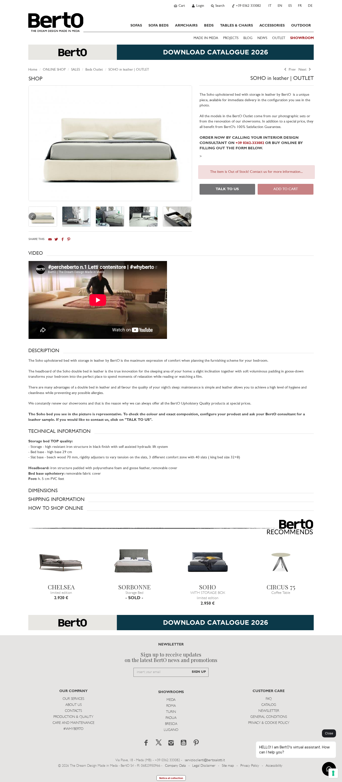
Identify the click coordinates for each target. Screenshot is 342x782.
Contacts (73, 711)
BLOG (247, 38)
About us (73, 705)
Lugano (171, 730)
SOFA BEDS (158, 25)
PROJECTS (230, 38)
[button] (171, 253)
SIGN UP (199, 672)
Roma (171, 706)
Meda (171, 700)
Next (302, 70)
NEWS (262, 38)
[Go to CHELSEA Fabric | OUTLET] (61, 563)
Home (32, 70)
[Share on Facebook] (62, 239)
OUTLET (278, 38)
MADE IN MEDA (206, 38)
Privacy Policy (249, 766)
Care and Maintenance (73, 723)
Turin (171, 712)
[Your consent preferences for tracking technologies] (333, 773)
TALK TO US (227, 189)
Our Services (73, 699)
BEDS (209, 25)
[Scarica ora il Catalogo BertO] (171, 55)
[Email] (50, 239)
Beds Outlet (94, 70)
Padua (171, 718)
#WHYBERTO (73, 729)
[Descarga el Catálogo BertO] (171, 625)
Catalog (268, 705)
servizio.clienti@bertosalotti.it (205, 760)
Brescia (171, 724)
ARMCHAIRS (186, 25)
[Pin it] (69, 239)
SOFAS (136, 25)
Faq (269, 699)
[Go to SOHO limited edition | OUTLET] (208, 563)
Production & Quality (73, 717)
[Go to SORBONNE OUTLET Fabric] (134, 563)
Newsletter (268, 711)
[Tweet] (56, 239)
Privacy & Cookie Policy (268, 723)
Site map (228, 766)
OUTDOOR (301, 25)
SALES (75, 70)
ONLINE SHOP (54, 70)
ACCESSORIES (272, 25)
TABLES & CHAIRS (236, 25)
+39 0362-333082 (250, 143)
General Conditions (268, 717)
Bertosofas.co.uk (55, 22)
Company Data (175, 766)
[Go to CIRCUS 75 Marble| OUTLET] (281, 563)
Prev (292, 70)
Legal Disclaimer (203, 766)
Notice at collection (171, 777)
